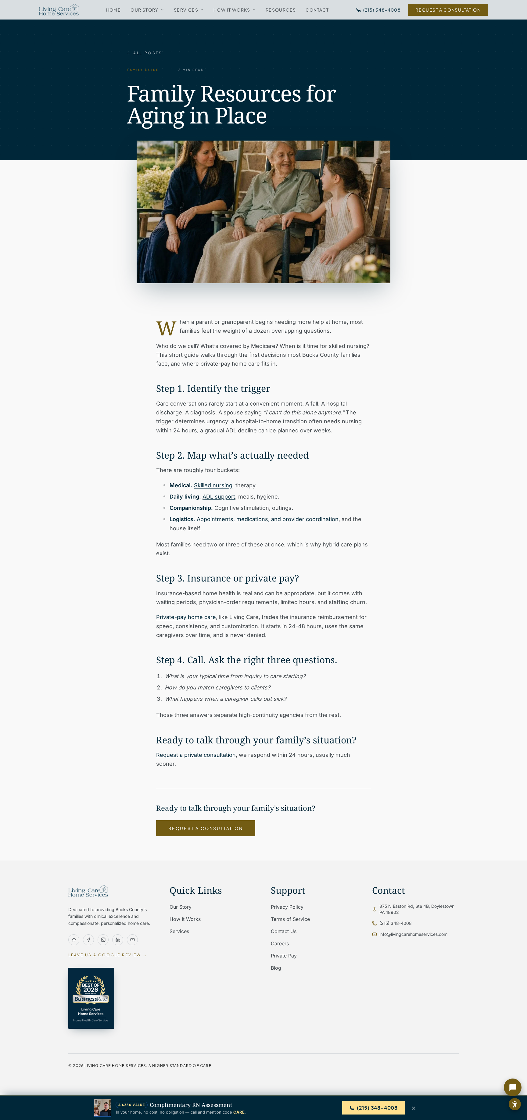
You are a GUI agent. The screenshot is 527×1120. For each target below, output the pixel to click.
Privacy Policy (287, 907)
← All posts (145, 53)
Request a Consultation (448, 10)
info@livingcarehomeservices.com (413, 934)
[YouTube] (132, 939)
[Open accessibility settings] (515, 1104)
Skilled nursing (213, 485)
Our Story (145, 10)
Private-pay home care (186, 617)
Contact (317, 10)
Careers (280, 943)
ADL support (219, 496)
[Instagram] (103, 939)
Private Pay (284, 956)
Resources (281, 10)
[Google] (73, 939)
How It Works (231, 10)
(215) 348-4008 (382, 10)
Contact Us (283, 931)
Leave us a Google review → (107, 955)
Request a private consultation (196, 755)
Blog (276, 968)
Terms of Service (290, 919)
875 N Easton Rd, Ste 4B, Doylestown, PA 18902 (417, 909)
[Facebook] (88, 939)
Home (113, 10)
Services (186, 10)
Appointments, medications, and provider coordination (268, 519)
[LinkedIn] (117, 939)
